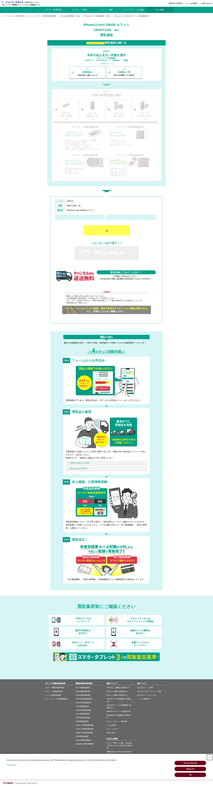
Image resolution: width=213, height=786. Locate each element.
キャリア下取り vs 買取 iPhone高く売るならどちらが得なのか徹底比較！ (119, 745)
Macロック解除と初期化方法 (116, 695)
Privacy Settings (190, 763)
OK (190, 775)
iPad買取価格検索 (82, 721)
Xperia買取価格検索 (83, 691)
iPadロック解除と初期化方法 (116, 691)
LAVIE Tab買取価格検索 (84, 733)
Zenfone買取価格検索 (83, 703)
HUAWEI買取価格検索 (84, 699)
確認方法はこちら (108, 63)
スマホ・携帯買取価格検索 (54, 688)
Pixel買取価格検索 (82, 706)
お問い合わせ (206, 3)
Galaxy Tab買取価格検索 (84, 725)
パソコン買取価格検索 (53, 695)
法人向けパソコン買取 (145, 688)
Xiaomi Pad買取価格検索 (85, 729)
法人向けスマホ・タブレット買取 (149, 691)
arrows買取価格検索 (83, 714)
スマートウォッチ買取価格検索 (56, 699)
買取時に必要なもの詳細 (79, 463)
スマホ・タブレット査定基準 (116, 721)
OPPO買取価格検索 (83, 718)
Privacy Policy (11, 765)
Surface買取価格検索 (83, 740)
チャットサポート (112, 729)
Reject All (190, 769)
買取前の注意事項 (176, 3)
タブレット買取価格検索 (53, 691)
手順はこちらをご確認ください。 (106, 310)
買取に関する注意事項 (78, 468)
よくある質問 (192, 3)
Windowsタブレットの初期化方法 (118, 711)
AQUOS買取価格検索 (83, 710)
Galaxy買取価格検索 (83, 695)
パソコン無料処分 (143, 699)
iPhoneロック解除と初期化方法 (117, 688)
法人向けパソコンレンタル (147, 695)
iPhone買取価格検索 (83, 688)
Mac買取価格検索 (82, 736)
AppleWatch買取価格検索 (85, 744)
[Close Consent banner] (209, 757)
